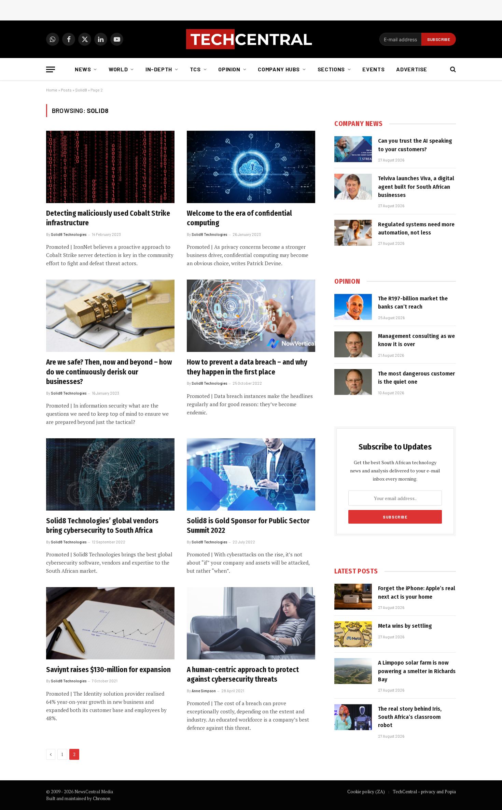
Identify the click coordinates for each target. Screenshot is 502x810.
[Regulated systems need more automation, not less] (353, 233)
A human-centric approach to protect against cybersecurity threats (243, 674)
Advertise (411, 69)
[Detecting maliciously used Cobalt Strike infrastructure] (110, 167)
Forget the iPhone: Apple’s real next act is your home (416, 592)
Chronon (101, 798)
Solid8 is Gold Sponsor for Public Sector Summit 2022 (248, 525)
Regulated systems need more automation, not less (416, 228)
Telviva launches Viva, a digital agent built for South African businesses (416, 187)
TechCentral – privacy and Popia (424, 791)
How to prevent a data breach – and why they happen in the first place (247, 367)
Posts (66, 89)
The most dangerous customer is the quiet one (416, 377)
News (83, 69)
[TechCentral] (251, 39)
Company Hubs (279, 69)
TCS (195, 69)
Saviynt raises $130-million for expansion (108, 669)
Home (51, 89)
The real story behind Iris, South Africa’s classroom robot (410, 717)
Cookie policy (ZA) (366, 791)
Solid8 (81, 89)
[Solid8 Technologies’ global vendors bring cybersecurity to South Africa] (110, 474)
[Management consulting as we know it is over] (353, 344)
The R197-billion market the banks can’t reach (413, 302)
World (118, 69)
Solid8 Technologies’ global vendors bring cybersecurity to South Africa (102, 525)
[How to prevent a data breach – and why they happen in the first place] (251, 316)
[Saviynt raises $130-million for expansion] (110, 623)
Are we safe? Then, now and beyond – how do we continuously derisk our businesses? (109, 372)
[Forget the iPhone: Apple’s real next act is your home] (353, 597)
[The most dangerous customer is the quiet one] (353, 382)
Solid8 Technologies (68, 234)
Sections (331, 69)
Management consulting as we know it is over (416, 340)
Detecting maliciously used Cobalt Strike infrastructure (108, 218)
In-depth (158, 69)
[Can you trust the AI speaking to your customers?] (353, 149)
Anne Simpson (204, 690)
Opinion (229, 69)
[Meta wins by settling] (353, 634)
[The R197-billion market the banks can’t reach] (353, 307)
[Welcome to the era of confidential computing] (251, 167)
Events (373, 69)
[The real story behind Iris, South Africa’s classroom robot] (353, 717)
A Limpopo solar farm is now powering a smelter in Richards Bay (417, 671)
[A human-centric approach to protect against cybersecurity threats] (251, 623)
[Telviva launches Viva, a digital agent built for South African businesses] (353, 187)
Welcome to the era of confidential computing (239, 218)
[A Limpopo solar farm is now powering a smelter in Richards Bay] (353, 671)
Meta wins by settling (405, 625)
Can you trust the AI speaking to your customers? (415, 145)
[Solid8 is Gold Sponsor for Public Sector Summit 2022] (251, 474)
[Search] (452, 69)
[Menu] (50, 69)
